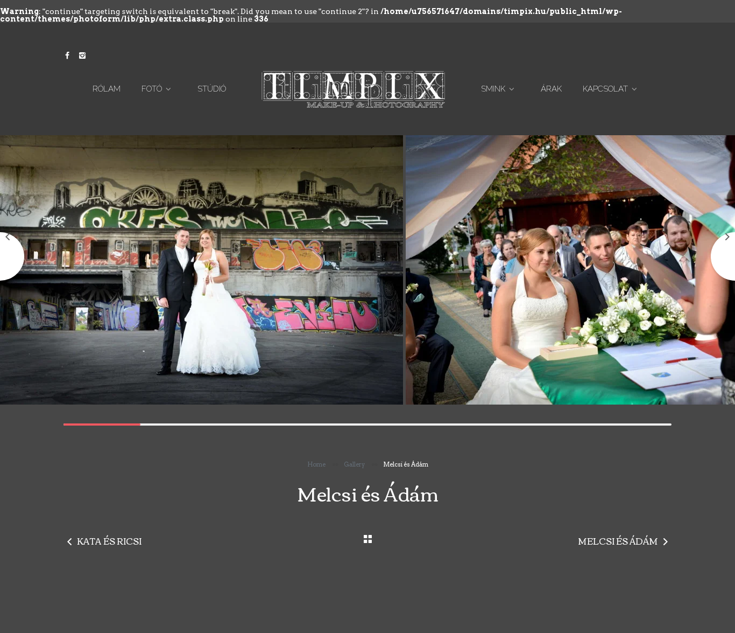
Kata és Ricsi (109, 541)
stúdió (211, 89)
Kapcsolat (605, 89)
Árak (551, 89)
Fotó (152, 89)
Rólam (107, 89)
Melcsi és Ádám (618, 541)
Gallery (354, 464)
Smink (493, 89)
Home (316, 464)
